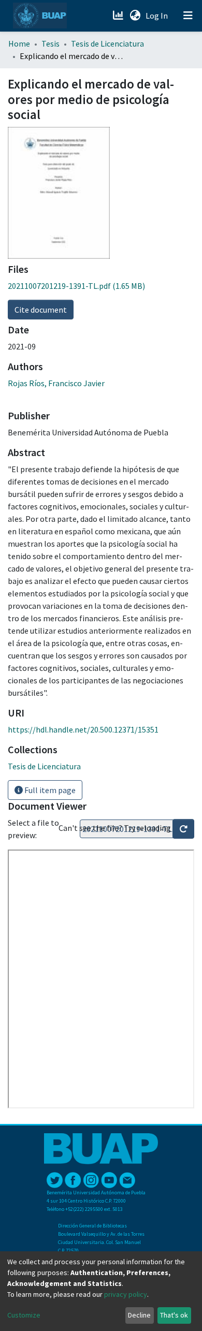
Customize (23, 1315)
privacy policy (125, 1294)
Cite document (41, 309)
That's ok (174, 1315)
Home (19, 43)
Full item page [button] (49, 790)
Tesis (50, 43)
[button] (134, 15)
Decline (139, 1315)
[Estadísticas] (118, 15)
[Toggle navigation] (188, 15)
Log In (158, 15)
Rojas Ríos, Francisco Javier (56, 383)
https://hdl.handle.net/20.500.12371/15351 (83, 729)
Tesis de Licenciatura (107, 43)
